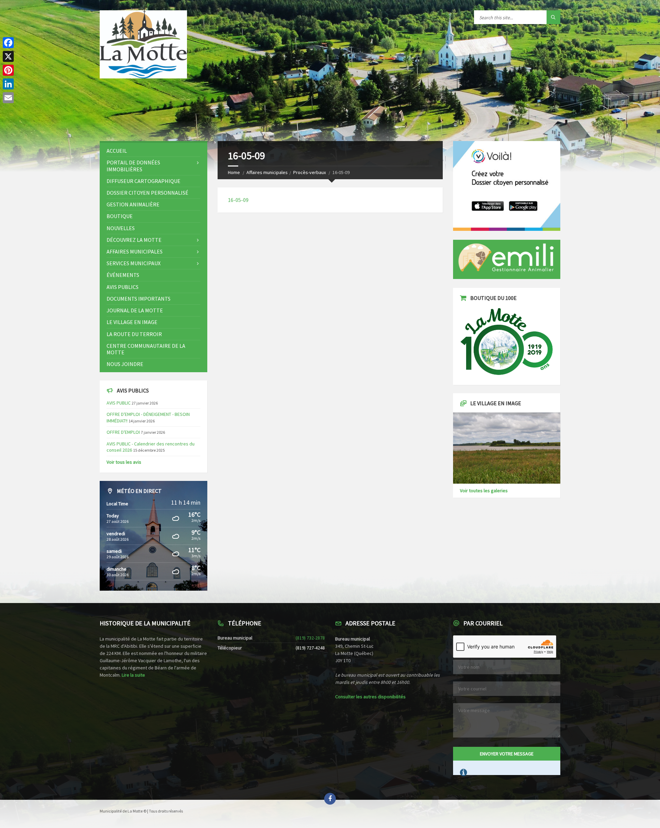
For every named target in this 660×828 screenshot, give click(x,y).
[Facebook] (8, 43)
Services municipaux (134, 263)
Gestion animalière (133, 204)
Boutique (120, 216)
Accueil (117, 150)
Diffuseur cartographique (143, 181)
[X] (8, 56)
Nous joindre (125, 364)
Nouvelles (121, 228)
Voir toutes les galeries (484, 490)
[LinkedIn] (8, 84)
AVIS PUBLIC (119, 403)
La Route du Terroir (134, 334)
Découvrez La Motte (134, 239)
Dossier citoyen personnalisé (147, 192)
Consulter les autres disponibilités (370, 696)
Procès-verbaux (309, 172)
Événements (123, 274)
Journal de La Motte (135, 310)
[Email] (8, 98)
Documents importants (138, 298)
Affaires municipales (267, 172)
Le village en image (132, 322)
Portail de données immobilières (133, 165)
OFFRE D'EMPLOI (123, 432)
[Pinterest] (8, 70)
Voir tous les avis (124, 462)
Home (234, 172)
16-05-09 (238, 199)
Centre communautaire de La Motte (146, 349)
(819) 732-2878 (310, 638)
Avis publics (123, 286)
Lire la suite (133, 675)
